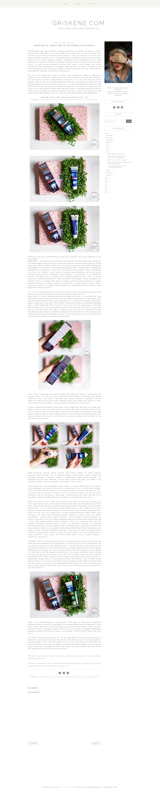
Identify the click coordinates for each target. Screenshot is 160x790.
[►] (104, 178)
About (78, 4)
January (109, 175)
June (108, 147)
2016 (106, 178)
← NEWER (33, 743)
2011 (106, 189)
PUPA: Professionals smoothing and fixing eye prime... (119, 163)
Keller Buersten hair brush (116, 154)
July (107, 145)
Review (81, 677)
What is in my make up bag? (116, 160)
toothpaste (92, 677)
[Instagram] (118, 108)
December (109, 135)
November (109, 138)
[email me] (122, 108)
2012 (106, 187)
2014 (106, 182)
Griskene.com (78, 23)
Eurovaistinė (41, 99)
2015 (106, 180)
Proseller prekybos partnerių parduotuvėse (77, 99)
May (107, 149)
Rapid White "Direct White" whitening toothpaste (116, 157)
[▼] (104, 133)
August (108, 142)
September (110, 140)
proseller (59, 677)
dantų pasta (86, 676)
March (108, 170)
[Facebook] (114, 108)
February (109, 172)
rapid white (71, 677)
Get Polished (67, 787)
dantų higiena (73, 676)
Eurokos (50, 99)
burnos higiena (58, 676)
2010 (106, 192)
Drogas (56, 99)
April (108, 151)
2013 (106, 185)
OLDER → (96, 743)
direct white (47, 677)
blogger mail (43, 676)
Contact (93, 4)
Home (65, 4)
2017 (106, 133)
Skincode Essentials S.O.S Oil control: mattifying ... (117, 166)
